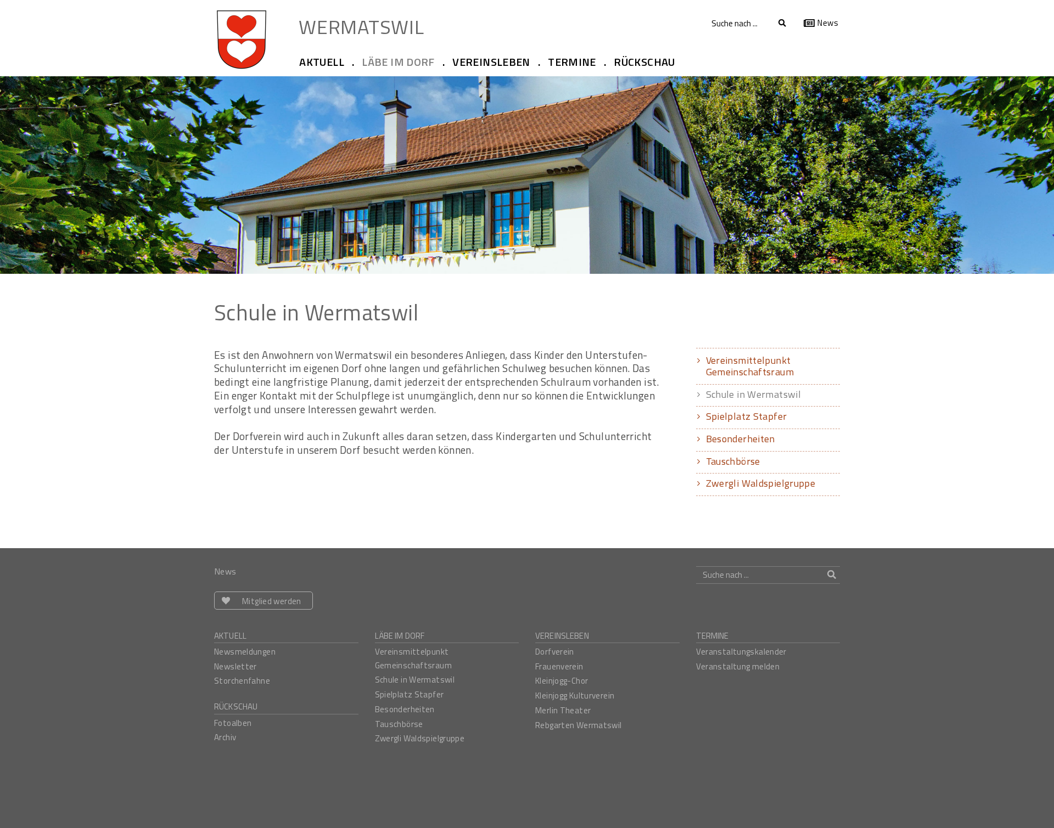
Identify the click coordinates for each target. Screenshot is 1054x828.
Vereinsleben (562, 635)
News (827, 22)
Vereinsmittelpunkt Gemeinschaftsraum (750, 366)
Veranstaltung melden (738, 666)
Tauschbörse (733, 461)
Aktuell (230, 635)
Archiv (225, 737)
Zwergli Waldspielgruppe (761, 483)
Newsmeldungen (245, 651)
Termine (712, 635)
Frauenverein (559, 666)
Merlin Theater (563, 710)
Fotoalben (232, 723)
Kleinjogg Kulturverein (574, 695)
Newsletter (235, 666)
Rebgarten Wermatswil (578, 725)
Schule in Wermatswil (753, 394)
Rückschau (235, 706)
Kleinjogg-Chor (561, 680)
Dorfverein (554, 651)
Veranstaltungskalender (741, 651)
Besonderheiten (740, 438)
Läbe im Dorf (400, 635)
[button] (326, 62)
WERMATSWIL (361, 25)
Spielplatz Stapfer (746, 416)
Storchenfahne (242, 680)
